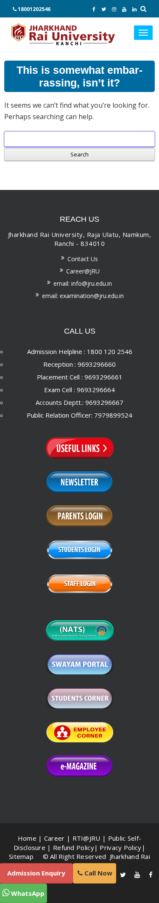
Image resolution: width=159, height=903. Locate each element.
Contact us (82, 259)
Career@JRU (83, 271)
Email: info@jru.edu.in (82, 283)
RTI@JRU (86, 838)
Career (54, 838)
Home (27, 838)
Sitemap (21, 856)
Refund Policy (73, 847)
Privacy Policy (120, 847)
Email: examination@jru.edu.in (83, 296)
